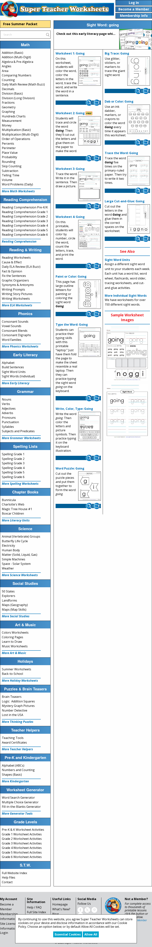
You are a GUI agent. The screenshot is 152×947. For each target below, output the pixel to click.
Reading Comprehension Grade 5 (25, 230)
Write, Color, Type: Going (74, 409)
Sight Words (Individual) (18, 376)
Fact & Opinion (12, 271)
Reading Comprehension (19, 241)
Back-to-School (12, 674)
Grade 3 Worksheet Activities (22, 843)
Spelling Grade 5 (13, 472)
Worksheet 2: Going (70, 113)
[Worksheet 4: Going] (89, 235)
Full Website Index (14, 873)
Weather (8, 568)
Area (5, 71)
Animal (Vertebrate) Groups (21, 536)
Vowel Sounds (11, 326)
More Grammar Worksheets (21, 438)
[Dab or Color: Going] (138, 119)
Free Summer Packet (20, 24)
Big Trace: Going (117, 53)
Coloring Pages (12, 637)
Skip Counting (12, 166)
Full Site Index (36, 912)
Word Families (11, 340)
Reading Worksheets (16, 258)
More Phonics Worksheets (20, 346)
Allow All (90, 934)
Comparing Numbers (16, 75)
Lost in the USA (12, 715)
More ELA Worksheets (17, 305)
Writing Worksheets (16, 299)
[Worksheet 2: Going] (89, 131)
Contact (7, 882)
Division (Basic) (12, 93)
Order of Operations (16, 139)
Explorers (8, 596)
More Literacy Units (16, 520)
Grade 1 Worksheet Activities (22, 834)
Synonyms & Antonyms (18, 285)
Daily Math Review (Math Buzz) (23, 84)
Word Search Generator (18, 798)
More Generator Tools (17, 813)
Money (6, 125)
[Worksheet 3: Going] (89, 187)
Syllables (8, 427)
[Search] (47, 34)
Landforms (9, 600)
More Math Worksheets (18, 191)
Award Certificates (14, 742)
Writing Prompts (13, 289)
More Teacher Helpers (17, 749)
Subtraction (10, 171)
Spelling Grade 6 (13, 477)
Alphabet (8, 363)
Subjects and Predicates (18, 431)
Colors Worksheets (15, 632)
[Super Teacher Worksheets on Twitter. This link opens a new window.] (87, 910)
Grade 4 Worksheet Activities (22, 848)
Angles (6, 66)
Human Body (11, 550)
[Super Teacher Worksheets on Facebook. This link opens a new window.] (80, 910)
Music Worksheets (15, 646)
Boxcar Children (13, 513)
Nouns (6, 399)
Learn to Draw (12, 642)
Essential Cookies (68, 934)
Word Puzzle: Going (70, 468)
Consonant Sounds (15, 321)
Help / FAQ (34, 907)
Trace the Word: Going (121, 153)
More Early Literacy (15, 383)
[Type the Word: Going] (89, 342)
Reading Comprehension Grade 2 (25, 216)
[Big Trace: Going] (138, 71)
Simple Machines (13, 559)
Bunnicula (9, 500)
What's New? (61, 909)
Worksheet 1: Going (70, 53)
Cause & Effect (12, 262)
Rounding (8, 162)
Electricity (8, 546)
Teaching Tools (13, 738)
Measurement (12, 121)
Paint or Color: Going (71, 276)
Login (4, 933)
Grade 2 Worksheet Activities (22, 839)
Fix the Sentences (14, 276)
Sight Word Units (14, 372)
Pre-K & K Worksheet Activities (23, 830)
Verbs (6, 404)
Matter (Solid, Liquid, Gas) (19, 555)
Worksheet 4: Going (70, 217)
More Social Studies (15, 616)
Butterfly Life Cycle (15, 541)
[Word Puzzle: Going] (89, 486)
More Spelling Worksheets (20, 484)
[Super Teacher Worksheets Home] (57, 9)
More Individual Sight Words (126, 296)
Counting (8, 80)
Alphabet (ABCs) (13, 765)
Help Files (8, 877)
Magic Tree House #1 (17, 509)
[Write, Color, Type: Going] (89, 426)
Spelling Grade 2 (13, 459)
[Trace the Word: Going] (138, 171)
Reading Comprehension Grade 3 (25, 221)
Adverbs (7, 413)
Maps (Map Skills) (14, 609)
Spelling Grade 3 (13, 463)
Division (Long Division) (18, 98)
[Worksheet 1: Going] (89, 71)
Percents (8, 143)
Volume (7, 180)
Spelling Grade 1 (13, 454)
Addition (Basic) (12, 53)
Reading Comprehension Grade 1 (25, 212)
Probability (9, 157)
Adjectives (9, 408)
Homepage (60, 904)
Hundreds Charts (14, 116)
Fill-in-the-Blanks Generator (21, 807)
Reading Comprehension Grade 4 (25, 225)
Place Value (10, 153)
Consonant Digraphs (16, 335)
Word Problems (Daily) (17, 184)
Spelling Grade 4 (13, 468)
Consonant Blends (14, 331)
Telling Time (10, 175)
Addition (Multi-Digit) (16, 57)
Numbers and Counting (18, 770)
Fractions (8, 103)
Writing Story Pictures (17, 294)
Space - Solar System (16, 564)
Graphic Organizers (15, 280)
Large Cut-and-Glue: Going (125, 201)
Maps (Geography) (15, 605)
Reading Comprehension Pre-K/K (25, 207)
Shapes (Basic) (12, 775)
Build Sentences (13, 367)
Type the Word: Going (72, 324)
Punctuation (10, 422)
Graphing (8, 112)
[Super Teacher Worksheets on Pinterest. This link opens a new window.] (94, 910)
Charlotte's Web (13, 504)
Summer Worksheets (16, 669)
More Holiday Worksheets (20, 680)
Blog (55, 914)
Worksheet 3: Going (70, 169)
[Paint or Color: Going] (89, 294)
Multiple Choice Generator (20, 802)
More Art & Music (14, 653)
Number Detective (14, 710)
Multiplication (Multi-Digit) (20, 134)
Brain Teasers (12, 697)
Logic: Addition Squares (18, 701)
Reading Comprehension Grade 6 (25, 235)
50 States (8, 591)
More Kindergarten (15, 781)
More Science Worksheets (20, 575)
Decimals (8, 89)
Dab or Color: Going (119, 101)
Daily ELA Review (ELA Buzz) (21, 267)
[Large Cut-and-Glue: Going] (138, 219)
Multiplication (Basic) (16, 130)
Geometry (9, 107)
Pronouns (9, 418)
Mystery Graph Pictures (18, 706)
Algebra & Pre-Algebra (17, 62)
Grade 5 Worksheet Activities (22, 852)
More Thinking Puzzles (17, 722)
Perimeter (9, 148)
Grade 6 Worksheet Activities (22, 857)
